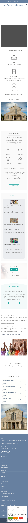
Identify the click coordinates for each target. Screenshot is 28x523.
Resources (3, 470)
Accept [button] (10, 517)
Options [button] (15, 517)
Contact (3, 472)
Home (2, 460)
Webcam (22, 266)
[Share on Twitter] (7, 452)
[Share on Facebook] (4, 452)
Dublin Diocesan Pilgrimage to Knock (12, 205)
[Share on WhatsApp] (2, 452)
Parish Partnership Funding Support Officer (14, 224)
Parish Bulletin (4, 467)
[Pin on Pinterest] (9, 452)
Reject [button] (20, 517)
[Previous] (2, 26)
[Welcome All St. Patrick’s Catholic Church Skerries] (14, 28)
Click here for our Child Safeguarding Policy (10, 334)
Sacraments (4, 465)
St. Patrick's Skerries (13, 5)
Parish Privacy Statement (13, 520)
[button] (26, 4)
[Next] (6, 26)
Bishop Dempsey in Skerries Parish (12, 244)
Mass (2, 462)
